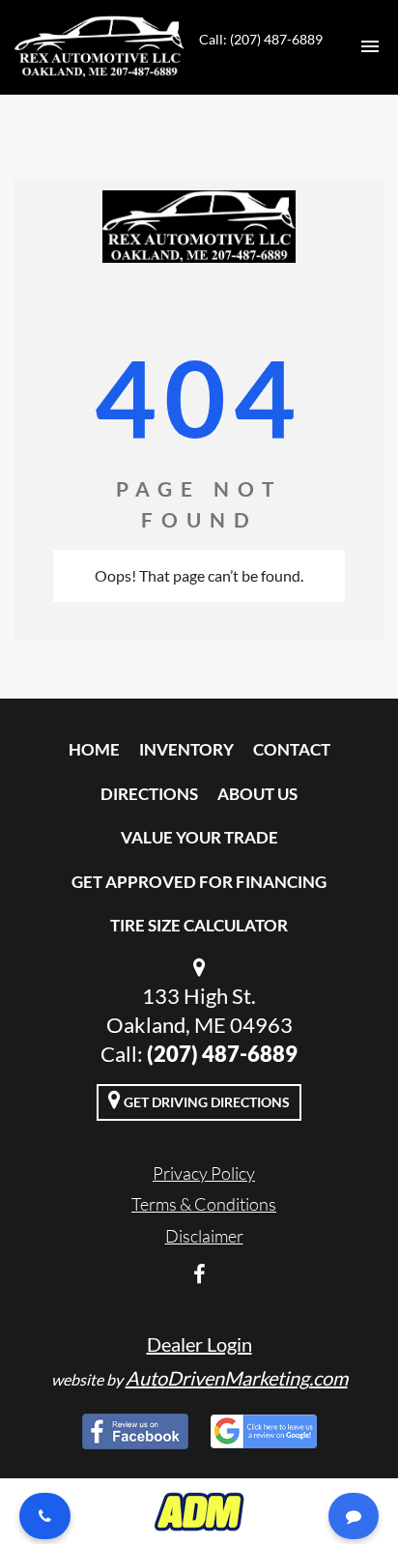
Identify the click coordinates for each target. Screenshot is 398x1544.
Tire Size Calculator (199, 925)
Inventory (186, 749)
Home (94, 749)
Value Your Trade (199, 837)
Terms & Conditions (203, 1204)
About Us (257, 794)
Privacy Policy (204, 1173)
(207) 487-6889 (222, 1054)
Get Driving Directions (205, 1102)
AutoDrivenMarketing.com (237, 1377)
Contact (291, 749)
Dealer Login (199, 1344)
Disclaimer (204, 1235)
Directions (149, 794)
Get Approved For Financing (199, 882)
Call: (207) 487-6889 (261, 39)
